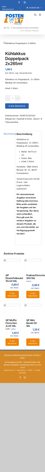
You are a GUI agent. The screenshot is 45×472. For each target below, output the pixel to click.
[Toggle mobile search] (35, 14)
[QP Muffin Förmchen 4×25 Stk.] (12, 310)
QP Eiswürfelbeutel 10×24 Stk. (14, 278)
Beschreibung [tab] (8, 134)
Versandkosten (25, 73)
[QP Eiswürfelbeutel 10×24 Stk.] (12, 265)
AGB (30, 370)
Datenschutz (9, 370)
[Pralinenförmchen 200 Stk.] (32, 265)
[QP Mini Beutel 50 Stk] (32, 310)
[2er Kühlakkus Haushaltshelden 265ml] (22, 43)
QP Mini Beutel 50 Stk (31, 323)
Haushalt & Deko (24, 119)
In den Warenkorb (17, 106)
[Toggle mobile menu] (40, 14)
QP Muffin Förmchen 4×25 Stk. (11, 323)
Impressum (21, 370)
